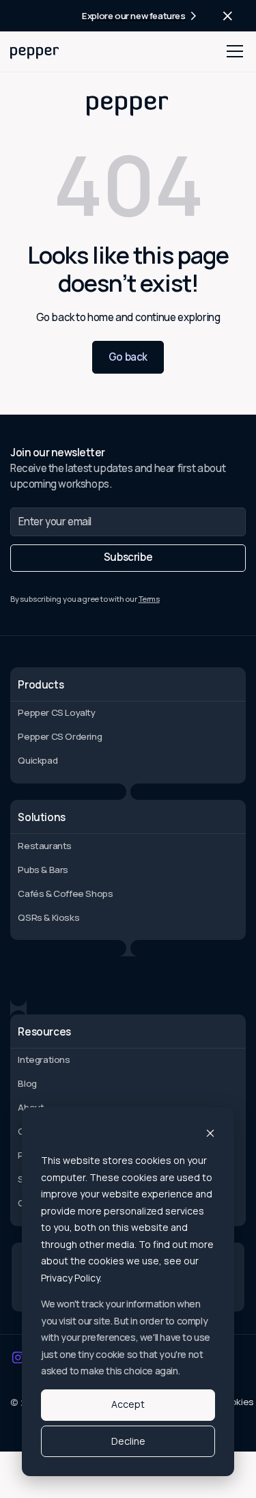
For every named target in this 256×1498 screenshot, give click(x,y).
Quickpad (37, 760)
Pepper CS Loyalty (56, 712)
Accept (128, 1404)
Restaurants (45, 846)
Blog (27, 1083)
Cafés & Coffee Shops (65, 893)
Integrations (44, 1059)
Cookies (235, 1402)
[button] (232, 51)
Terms (149, 599)
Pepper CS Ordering (60, 736)
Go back (128, 357)
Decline (128, 1440)
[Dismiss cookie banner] (210, 1134)
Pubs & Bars (43, 869)
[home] (34, 51)
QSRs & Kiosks (48, 917)
